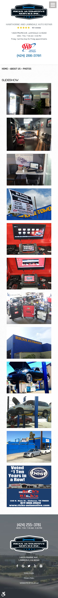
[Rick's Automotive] (29, 11)
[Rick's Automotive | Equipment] (29, 239)
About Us (15, 68)
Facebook (17, 567)
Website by (29, 583)
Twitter (29, 567)
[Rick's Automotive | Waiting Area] (29, 99)
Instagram (41, 567)
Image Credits (29, 573)
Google (23, 567)
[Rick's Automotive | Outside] (29, 343)
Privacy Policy (29, 578)
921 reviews (36, 28)
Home (5, 68)
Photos (27, 68)
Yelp (35, 567)
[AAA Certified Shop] (29, 47)
